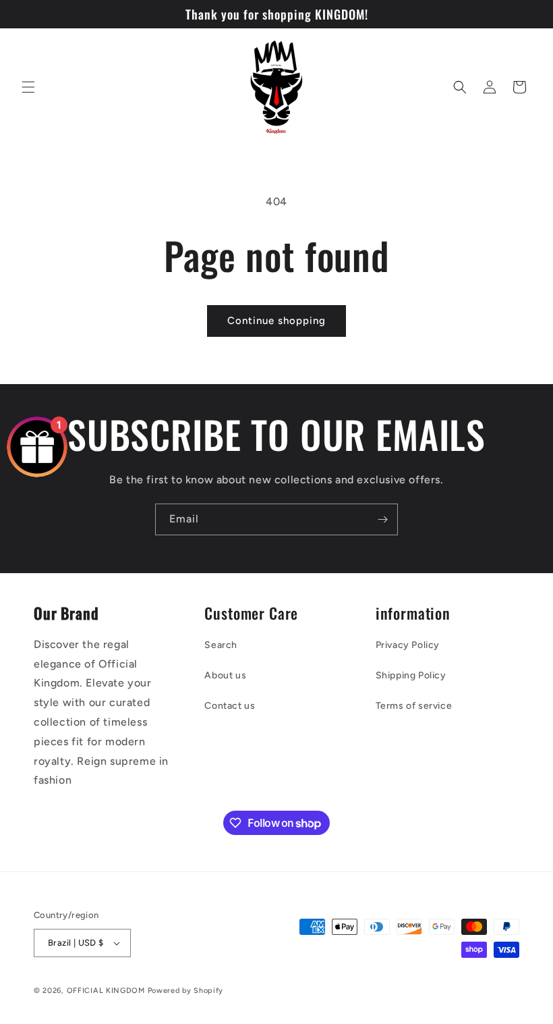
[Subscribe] (382, 519)
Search (220, 645)
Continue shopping (276, 321)
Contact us (229, 705)
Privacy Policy (408, 645)
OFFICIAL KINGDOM (106, 990)
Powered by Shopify (186, 990)
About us (225, 675)
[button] (28, 87)
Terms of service (414, 705)
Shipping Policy (411, 675)
